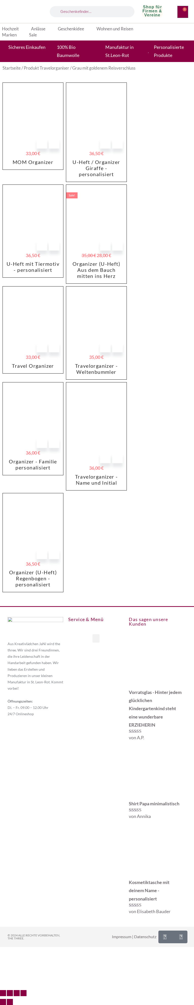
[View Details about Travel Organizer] (54, 347)
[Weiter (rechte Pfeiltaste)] (10, 1002)
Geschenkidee (71, 28)
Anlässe (38, 28)
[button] (96, 638)
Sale (33, 34)
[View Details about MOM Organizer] (54, 143)
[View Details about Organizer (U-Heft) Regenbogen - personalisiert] (54, 553)
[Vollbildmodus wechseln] (10, 993)
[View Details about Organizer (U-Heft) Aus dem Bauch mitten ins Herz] (117, 245)
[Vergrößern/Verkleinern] (3, 993)
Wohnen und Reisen (114, 28)
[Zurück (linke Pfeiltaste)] (3, 1002)
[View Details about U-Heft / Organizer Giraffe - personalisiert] (117, 143)
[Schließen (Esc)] (23, 993)
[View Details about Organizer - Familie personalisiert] (54, 442)
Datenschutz (145, 936)
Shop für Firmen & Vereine (152, 11)
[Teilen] (17, 993)
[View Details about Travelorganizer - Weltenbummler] (117, 347)
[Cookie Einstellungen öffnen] (38, 983)
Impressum (121, 936)
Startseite (12, 68)
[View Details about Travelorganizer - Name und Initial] (117, 458)
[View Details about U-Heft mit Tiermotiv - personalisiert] (54, 245)
